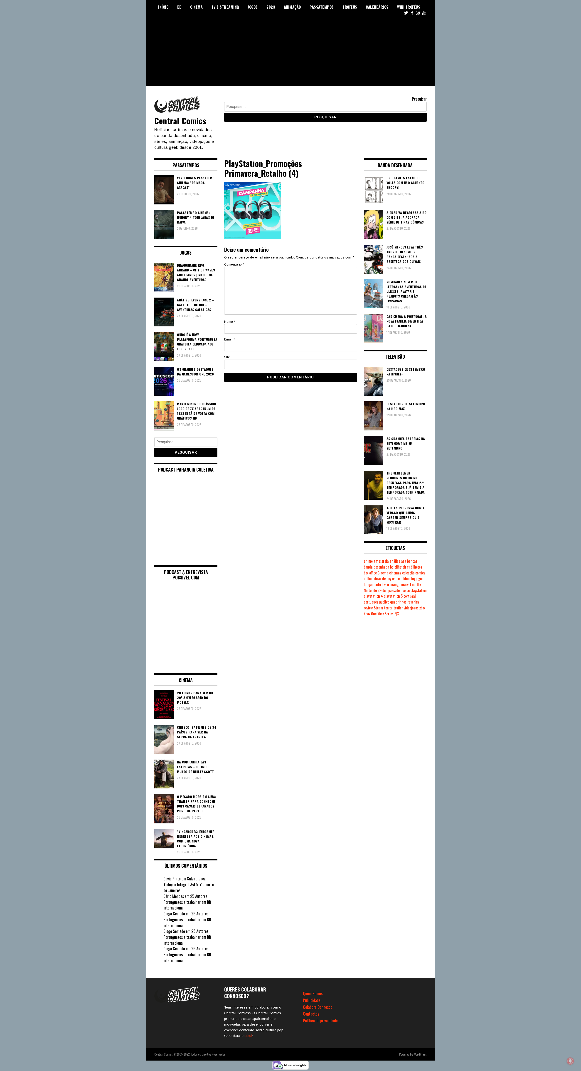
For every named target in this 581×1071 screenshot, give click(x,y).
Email (229, 339)
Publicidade (311, 1000)
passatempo (397, 590)
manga (395, 584)
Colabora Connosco (317, 1007)
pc (408, 590)
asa (403, 561)
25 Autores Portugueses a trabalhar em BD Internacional (187, 902)
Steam (378, 608)
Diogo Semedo (174, 914)
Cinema (196, 7)
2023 (270, 7)
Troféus (349, 7)
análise (395, 561)
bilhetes (416, 567)
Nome (230, 321)
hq (413, 578)
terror (388, 608)
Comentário (234, 264)
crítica (368, 578)
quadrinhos (398, 602)
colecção (408, 573)
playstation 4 (373, 596)
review (368, 608)
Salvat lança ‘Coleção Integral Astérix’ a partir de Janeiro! (188, 884)
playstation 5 (393, 596)
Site (227, 357)
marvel (406, 584)
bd (392, 567)
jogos (419, 578)
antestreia (381, 561)
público (384, 602)
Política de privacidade (320, 1021)
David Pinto (172, 879)
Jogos (253, 7)
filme (406, 578)
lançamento (372, 584)
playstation (419, 590)
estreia (397, 578)
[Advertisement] (290, 54)
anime (368, 561)
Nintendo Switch (375, 590)
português (371, 602)
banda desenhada (376, 567)
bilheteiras (402, 567)
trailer (398, 608)
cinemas (395, 573)
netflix (416, 584)
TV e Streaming (225, 7)
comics (420, 573)
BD (179, 7)
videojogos (411, 608)
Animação (292, 7)
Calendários (377, 7)
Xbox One (370, 613)
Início (163, 7)
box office (370, 573)
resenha (413, 602)
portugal (410, 596)
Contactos (311, 1014)
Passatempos (322, 7)
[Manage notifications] (570, 1061)
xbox (422, 608)
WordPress (420, 1054)
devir (377, 578)
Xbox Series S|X (388, 613)
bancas (412, 561)
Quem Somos (313, 993)
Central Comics (180, 120)
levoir (385, 584)
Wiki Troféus (408, 7)
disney (386, 578)
